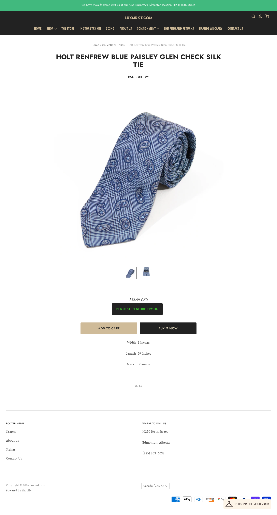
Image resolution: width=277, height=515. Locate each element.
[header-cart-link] (265, 16)
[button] (247, 504)
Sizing (110, 28)
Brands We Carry (210, 28)
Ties (122, 45)
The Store (67, 28)
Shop (50, 28)
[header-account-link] (258, 16)
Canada (153, 486)
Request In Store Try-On (137, 309)
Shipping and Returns (179, 28)
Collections (109, 45)
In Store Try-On (90, 28)
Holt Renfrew (138, 77)
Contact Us (235, 28)
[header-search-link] (251, 16)
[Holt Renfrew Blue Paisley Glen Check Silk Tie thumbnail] (130, 273)
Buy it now (168, 328)
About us (126, 28)
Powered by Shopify (19, 490)
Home (38, 28)
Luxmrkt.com (138, 18)
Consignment (146, 28)
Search (11, 431)
